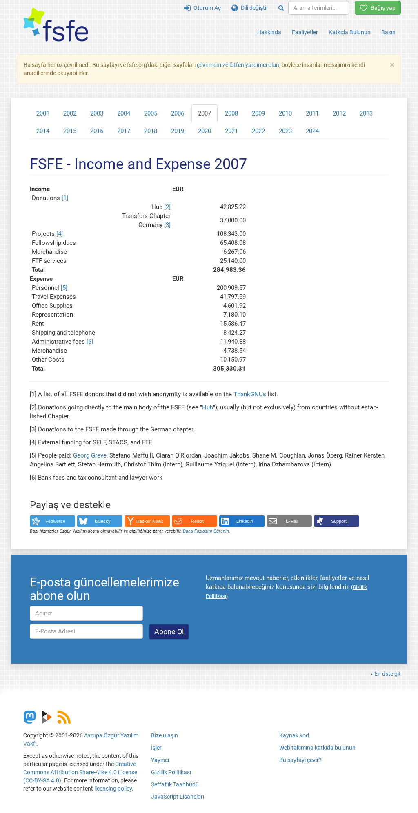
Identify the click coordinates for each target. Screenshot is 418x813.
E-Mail (292, 521)
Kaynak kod (294, 735)
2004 (123, 113)
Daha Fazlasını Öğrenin (206, 531)
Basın (388, 32)
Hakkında (269, 32)
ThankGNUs (249, 394)
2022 (258, 131)
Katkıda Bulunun (350, 32)
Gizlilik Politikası (171, 772)
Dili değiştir (253, 7)
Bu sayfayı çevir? (300, 760)
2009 (258, 113)
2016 (96, 131)
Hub (207, 407)
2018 (150, 131)
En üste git (387, 674)
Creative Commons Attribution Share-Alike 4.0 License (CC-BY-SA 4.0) (80, 772)
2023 (285, 131)
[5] (64, 287)
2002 (69, 113)
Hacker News (150, 521)
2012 (339, 113)
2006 (177, 113)
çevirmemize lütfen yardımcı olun (238, 65)
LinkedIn (244, 521)
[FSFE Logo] (56, 25)
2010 (285, 113)
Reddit (197, 521)
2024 (312, 131)
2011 (312, 113)
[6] (90, 341)
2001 (42, 113)
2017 (123, 131)
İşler (156, 747)
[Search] (281, 7)
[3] (167, 225)
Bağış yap (382, 7)
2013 (366, 113)
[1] (65, 198)
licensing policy (113, 788)
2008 (231, 113)
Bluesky (103, 521)
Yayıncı (160, 760)
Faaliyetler (305, 32)
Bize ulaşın (164, 735)
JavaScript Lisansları (177, 796)
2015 (69, 131)
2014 (42, 131)
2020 (204, 131)
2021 (231, 131)
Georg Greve (90, 455)
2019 (177, 131)
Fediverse (55, 521)
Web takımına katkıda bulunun (317, 747)
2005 (150, 113)
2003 (96, 113)
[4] (59, 234)
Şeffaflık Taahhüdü (175, 784)
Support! (339, 521)
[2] (167, 207)
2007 (204, 113)
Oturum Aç (206, 7)
